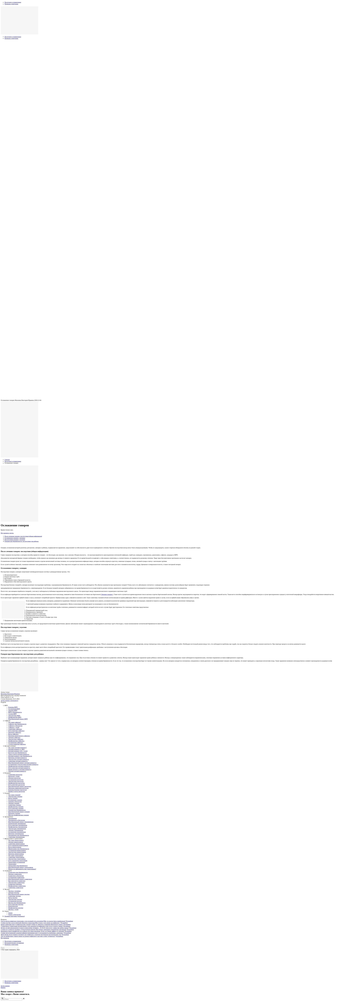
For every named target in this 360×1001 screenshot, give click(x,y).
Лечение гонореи (107, 594)
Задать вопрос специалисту (9, 700)
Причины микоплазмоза (16, 854)
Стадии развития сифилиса (17, 744)
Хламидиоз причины (15, 884)
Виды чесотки (12, 898)
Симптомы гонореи (14, 805)
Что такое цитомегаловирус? (17, 747)
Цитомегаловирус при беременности (20, 756)
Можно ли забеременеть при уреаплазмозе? (22, 869)
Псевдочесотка (13, 906)
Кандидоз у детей (14, 776)
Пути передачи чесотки (15, 904)
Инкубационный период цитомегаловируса (22, 763)
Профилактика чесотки (15, 908)
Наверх (3, 987)
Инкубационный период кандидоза (19, 786)
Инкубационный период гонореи (19, 812)
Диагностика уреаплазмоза (17, 859)
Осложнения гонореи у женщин (14, 538)
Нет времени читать (7, 533)
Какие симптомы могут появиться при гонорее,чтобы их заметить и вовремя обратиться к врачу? (32, 924)
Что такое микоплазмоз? (16, 840)
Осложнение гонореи (15, 800)
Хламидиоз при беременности (18, 872)
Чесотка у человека (14, 891)
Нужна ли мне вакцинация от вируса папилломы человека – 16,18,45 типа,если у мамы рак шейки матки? (35, 928)
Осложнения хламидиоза (16, 877)
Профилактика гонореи (15, 806)
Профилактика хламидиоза (17, 886)
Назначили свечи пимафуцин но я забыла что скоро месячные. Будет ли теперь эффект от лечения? (32, 931)
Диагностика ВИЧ (14, 715)
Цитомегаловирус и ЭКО (16, 749)
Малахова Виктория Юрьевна (10, 694)
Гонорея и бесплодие (15, 801)
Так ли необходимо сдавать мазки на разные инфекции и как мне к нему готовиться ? (28, 936)
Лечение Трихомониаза (15, 830)
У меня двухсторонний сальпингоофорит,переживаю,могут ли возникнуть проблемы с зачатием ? (32, 933)
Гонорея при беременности (17, 810)
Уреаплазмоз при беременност (18, 865)
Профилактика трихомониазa (17, 827)
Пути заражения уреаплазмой (17, 860)
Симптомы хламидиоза (15, 887)
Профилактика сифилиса (16, 741)
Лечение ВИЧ (12, 710)
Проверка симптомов (11, 4)
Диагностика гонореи (15, 796)
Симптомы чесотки (14, 896)
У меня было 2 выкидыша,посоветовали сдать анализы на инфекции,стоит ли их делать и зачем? (32, 926)
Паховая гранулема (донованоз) (14, 916)
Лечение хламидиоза (15, 874)
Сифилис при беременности (17, 724)
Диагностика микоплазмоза (17, 852)
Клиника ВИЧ (12, 707)
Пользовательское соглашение (14, 943)
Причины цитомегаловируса (17, 758)
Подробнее (69, 921)
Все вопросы (5, 938)
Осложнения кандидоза (15, 779)
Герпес (10, 913)
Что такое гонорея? (14, 795)
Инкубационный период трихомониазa (20, 822)
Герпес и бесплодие (14, 914)
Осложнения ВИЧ (14, 709)
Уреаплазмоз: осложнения (16, 862)
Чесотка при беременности (17, 903)
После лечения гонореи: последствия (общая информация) (23, 536)
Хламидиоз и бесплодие (16, 876)
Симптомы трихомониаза (16, 837)
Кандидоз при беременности (17, 752)
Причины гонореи (14, 813)
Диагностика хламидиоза (16, 882)
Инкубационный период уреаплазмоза (20, 867)
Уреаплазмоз (12, 864)
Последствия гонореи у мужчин (14, 539)
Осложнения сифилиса (15, 742)
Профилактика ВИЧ (14, 717)
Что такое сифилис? (14, 722)
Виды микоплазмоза (14, 847)
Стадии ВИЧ (12, 714)
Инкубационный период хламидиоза (20, 879)
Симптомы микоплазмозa (16, 844)
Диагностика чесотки (15, 899)
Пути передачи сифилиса (16, 731)
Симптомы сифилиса (15, 729)
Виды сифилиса (13, 734)
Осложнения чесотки (15, 901)
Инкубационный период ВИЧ (18, 719)
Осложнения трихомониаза (17, 832)
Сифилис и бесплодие (15, 726)
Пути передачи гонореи (15, 808)
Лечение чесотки (13, 892)
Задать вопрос (5, 986)
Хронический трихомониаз (17, 823)
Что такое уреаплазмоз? (15, 855)
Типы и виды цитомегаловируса (18, 754)
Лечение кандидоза (14, 778)
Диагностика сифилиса (15, 739)
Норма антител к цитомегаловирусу (19, 769)
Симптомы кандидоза (15, 774)
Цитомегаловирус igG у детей (17, 751)
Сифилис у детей (13, 727)
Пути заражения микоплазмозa (18, 845)
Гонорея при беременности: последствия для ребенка (21, 541)
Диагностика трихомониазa (17, 828)
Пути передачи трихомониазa (17, 825)
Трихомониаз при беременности (18, 835)
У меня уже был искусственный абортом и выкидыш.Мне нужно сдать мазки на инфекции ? (30, 923)
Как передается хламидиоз (16, 881)
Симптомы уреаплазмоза (16, 857)
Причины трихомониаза (16, 833)
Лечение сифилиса (14, 737)
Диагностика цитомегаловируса (18, 759)
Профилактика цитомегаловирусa (19, 766)
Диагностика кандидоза (16, 781)
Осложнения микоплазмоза (17, 850)
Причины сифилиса (14, 732)
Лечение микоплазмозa (15, 842)
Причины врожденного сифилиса (19, 736)
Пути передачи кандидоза (16, 785)
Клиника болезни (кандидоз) (17, 790)
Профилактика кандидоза (16, 783)
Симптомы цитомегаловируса (18, 761)
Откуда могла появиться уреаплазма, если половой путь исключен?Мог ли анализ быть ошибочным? (33, 921)
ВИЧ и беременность (15, 712)
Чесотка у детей (13, 909)
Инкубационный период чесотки (19, 894)
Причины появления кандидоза (18, 788)
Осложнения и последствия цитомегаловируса (23, 764)
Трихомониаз (12, 818)
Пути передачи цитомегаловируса (19, 768)
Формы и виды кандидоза (16, 791)
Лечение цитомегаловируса (17, 771)
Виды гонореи (13, 798)
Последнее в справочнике (12, 2)
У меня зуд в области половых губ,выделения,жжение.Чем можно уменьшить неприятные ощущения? (33, 929)
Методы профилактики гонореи (18, 815)
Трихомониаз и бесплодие (16, 820)
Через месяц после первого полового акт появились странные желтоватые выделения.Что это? (31, 934)
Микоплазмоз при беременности (18, 849)
